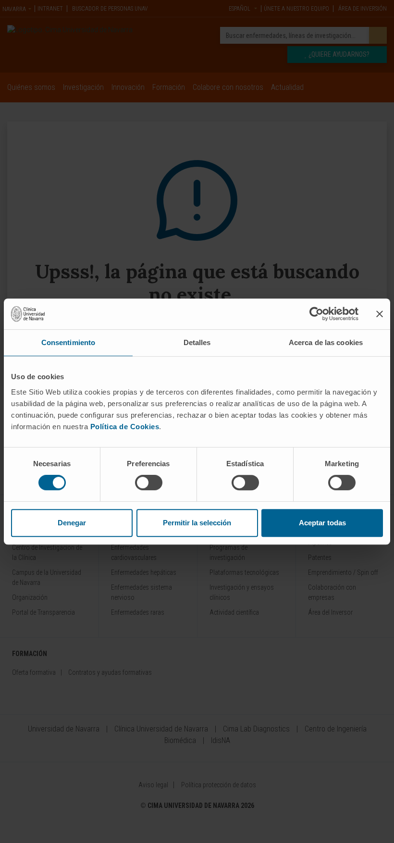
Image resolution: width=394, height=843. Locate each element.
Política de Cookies (125, 426)
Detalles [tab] (197, 342)
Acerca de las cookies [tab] (326, 342)
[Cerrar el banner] (379, 313)
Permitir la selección (197, 523)
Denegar (72, 523)
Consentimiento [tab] (68, 342)
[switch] (148, 482)
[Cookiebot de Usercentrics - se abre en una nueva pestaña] (316, 314)
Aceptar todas (322, 523)
